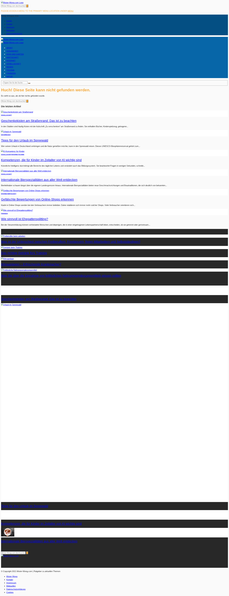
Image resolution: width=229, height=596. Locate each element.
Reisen (9, 67)
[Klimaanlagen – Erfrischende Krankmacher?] (7, 259)
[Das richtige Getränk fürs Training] (11, 247)
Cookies (9, 24)
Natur (9, 76)
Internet (11, 61)
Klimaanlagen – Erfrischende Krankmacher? (31, 264)
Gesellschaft (13, 64)
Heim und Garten (15, 54)
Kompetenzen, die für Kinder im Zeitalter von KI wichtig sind (41, 160)
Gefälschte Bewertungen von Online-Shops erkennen (37, 199)
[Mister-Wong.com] (12, 2)
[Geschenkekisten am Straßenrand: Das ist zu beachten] (17, 112)
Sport (9, 48)
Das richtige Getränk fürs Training (24, 253)
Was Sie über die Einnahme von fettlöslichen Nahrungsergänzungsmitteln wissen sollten (61, 275)
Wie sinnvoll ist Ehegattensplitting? (24, 219)
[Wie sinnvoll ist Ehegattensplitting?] (17, 210)
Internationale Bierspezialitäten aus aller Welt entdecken (39, 179)
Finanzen (11, 73)
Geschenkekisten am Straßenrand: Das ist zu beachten (38, 120)
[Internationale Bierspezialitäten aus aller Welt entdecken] (26, 171)
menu (71, 11)
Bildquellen (10, 30)
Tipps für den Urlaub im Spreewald (24, 140)
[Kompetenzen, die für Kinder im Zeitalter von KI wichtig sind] (13, 151)
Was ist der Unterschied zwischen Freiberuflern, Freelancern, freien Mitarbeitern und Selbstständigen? (70, 241)
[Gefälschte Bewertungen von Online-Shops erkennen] (25, 190)
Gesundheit (12, 51)
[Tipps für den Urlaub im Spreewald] (11, 131)
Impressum (10, 27)
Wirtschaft (12, 57)
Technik (10, 70)
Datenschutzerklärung (14, 34)
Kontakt (9, 21)
